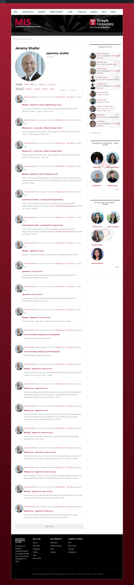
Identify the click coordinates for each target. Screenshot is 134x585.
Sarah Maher (97, 185)
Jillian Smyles (101, 62)
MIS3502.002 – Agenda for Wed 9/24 (38, 511)
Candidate (111, 117)
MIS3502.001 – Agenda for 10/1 (36, 410)
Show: (63, 90)
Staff (34, 555)
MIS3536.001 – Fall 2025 (64, 97)
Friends (42, 84)
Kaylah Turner (102, 77)
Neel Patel (97, 167)
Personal (19, 89)
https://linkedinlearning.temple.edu (63, 206)
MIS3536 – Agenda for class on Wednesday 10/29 (41, 105)
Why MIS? (36, 546)
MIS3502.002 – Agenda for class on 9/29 (40, 452)
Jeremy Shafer (29, 97)
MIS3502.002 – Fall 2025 (64, 120)
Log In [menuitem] (3, 1)
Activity (19, 84)
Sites (33, 84)
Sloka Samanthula (112, 167)
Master (110, 64)
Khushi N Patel (97, 245)
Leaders (71, 549)
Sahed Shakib (102, 100)
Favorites (37, 89)
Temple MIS (28, 23)
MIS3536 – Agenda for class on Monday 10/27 (40, 174)
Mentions (28, 89)
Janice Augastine (97, 263)
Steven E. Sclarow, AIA (105, 106)
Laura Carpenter (113, 226)
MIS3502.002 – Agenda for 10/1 (36, 388)
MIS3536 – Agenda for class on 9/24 (38, 491)
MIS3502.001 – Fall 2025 (64, 143)
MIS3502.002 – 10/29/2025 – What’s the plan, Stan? (42, 128)
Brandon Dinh (112, 185)
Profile (26, 84)
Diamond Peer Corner (104, 110)
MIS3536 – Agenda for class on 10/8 (36, 317)
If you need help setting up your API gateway (42, 334)
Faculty (35, 552)
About (35, 543)
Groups (52, 84)
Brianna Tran (97, 226)
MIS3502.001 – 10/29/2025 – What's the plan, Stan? (42, 151)
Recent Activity (56, 546)
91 (99, 133)
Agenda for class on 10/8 (32, 271)
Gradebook (72, 552)
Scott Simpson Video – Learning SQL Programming (42, 200)
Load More (49, 526)
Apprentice (111, 79)
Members (53, 543)
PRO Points (72, 546)
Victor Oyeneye (102, 54)
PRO (69, 543)
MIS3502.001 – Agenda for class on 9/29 (40, 472)
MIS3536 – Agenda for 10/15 (33, 251)
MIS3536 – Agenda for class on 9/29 (38, 433)
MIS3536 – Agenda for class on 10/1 (38, 369)
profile (99, 94)
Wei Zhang (101, 115)
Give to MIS (37, 558)
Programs (36, 549)
